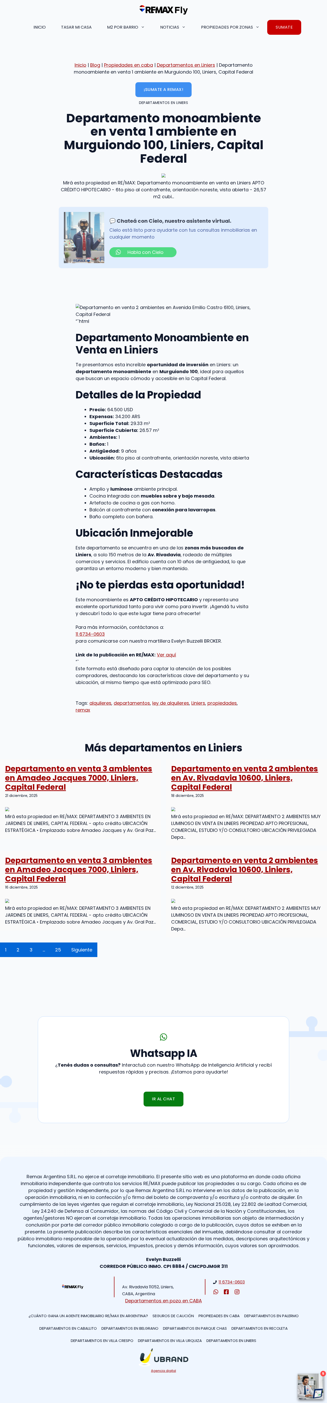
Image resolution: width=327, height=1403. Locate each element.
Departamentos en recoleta (259, 1328)
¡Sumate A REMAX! (163, 89)
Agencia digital (163, 1370)
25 (58, 950)
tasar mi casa (76, 27)
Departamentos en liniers (231, 1340)
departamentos (132, 703)
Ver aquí (166, 655)
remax (83, 710)
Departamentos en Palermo (271, 1315)
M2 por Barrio (122, 27)
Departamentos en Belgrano (129, 1328)
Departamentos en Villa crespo (102, 1340)
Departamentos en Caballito (68, 1328)
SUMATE (284, 27)
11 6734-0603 (90, 634)
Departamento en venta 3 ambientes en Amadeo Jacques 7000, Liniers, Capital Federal (78, 778)
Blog (95, 65)
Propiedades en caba (128, 65)
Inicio (39, 27)
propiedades (222, 703)
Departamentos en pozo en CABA (163, 1301)
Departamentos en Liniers (186, 65)
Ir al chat (163, 1099)
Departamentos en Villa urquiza (170, 1340)
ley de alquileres (170, 703)
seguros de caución (173, 1315)
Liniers (198, 703)
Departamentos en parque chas (195, 1328)
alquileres (100, 703)
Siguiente (81, 950)
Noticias (169, 27)
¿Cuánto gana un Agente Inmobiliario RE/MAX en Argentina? (88, 1315)
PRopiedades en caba (219, 1315)
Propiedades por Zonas (227, 27)
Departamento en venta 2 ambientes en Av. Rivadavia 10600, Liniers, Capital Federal (244, 778)
